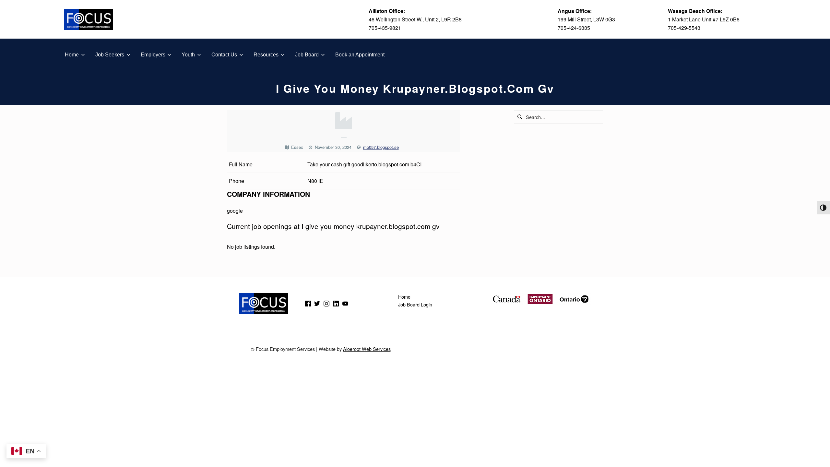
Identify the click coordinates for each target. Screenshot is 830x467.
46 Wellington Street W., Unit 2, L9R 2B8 (415, 19)
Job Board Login (415, 304)
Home (404, 296)
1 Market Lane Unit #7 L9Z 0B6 (704, 19)
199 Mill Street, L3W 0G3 (586, 19)
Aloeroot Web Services (367, 348)
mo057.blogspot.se (381, 147)
